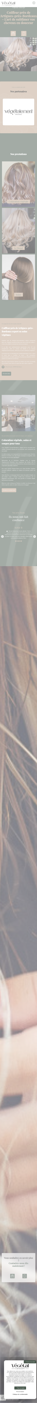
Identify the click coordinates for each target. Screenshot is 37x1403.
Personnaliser (20, 1391)
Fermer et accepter (30, 1362)
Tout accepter (21, 1388)
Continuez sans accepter (12, 1400)
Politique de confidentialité (20, 1394)
